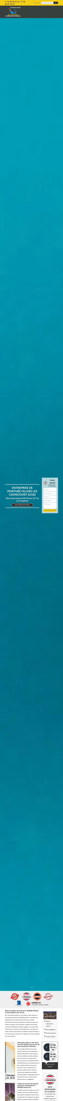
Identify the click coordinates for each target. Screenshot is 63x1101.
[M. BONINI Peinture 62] (13, 12)
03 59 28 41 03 (13, 2)
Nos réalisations (22, 505)
